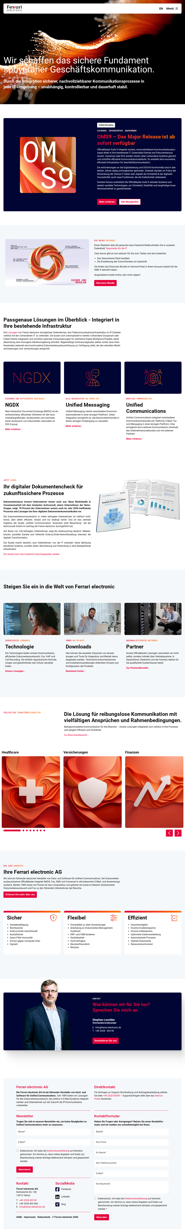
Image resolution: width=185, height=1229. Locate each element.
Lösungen (12, 332)
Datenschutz (43, 1217)
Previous (169, 833)
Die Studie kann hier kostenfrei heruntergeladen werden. (31, 554)
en (161, 8)
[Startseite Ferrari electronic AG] (14, 10)
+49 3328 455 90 (28, 1200)
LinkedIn (65, 1196)
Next (178, 833)
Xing (63, 1204)
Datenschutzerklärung (58, 1150)
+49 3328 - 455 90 (104, 1030)
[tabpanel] (31, 789)
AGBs (19, 1217)
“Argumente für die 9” (116, 248)
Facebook (66, 1189)
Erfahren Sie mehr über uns (20, 894)
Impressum (30, 1217)
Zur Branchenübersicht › (76, 735)
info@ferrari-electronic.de (108, 1027)
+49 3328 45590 (111, 1095)
